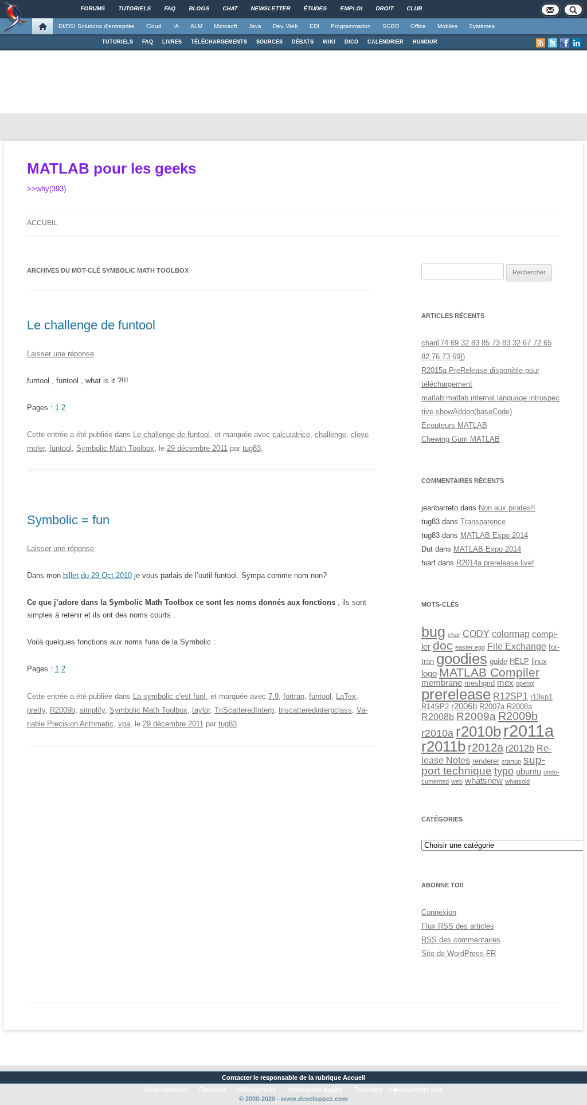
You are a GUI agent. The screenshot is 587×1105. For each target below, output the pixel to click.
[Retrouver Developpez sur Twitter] (552, 43)
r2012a (485, 747)
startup (511, 761)
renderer (485, 761)
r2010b (478, 731)
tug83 (251, 448)
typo (504, 771)
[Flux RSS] (540, 43)
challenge (330, 434)
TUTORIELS (117, 42)
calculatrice (291, 434)
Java (255, 26)
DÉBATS (303, 42)
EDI (314, 26)
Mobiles (447, 26)
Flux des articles (457, 926)
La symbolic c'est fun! (169, 696)
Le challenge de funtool (91, 325)
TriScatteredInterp (244, 710)
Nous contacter (165, 1089)
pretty (36, 710)
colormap (511, 633)
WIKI (329, 42)
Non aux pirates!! (507, 508)
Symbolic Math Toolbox (115, 448)
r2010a (437, 733)
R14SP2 (435, 706)
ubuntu (528, 771)
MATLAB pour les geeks (111, 168)
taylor (201, 710)
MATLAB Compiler (489, 672)
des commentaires (460, 939)
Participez (212, 1089)
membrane (441, 682)
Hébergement (257, 1089)
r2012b (520, 748)
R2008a (519, 706)
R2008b (437, 716)
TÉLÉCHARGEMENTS (219, 42)
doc (443, 645)
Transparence (483, 521)
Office (418, 26)
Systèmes (482, 26)
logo (429, 673)
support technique (483, 765)
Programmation (351, 26)
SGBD (390, 26)
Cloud (154, 26)
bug (433, 632)
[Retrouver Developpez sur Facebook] (564, 43)
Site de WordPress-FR (458, 953)
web (457, 781)
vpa (124, 723)
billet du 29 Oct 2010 (97, 575)
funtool (60, 448)
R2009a (476, 716)
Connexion (438, 912)
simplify (92, 710)
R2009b (62, 710)
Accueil (42, 223)
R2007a (491, 706)
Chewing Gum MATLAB (460, 439)
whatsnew (484, 780)
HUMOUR (425, 42)
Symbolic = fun (68, 520)
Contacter (237, 1077)
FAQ (147, 42)
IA (176, 26)
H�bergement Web (415, 1089)
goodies (461, 658)
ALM (196, 26)
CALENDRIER (385, 42)
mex (505, 682)
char (454, 634)
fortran (293, 696)
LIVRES (172, 42)
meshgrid (479, 683)
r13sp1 (541, 697)
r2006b (464, 706)
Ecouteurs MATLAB (454, 425)
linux (539, 661)
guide (498, 661)
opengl (525, 683)
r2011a (528, 730)
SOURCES (269, 42)
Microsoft (225, 26)
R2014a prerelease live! (495, 563)
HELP (519, 661)
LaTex (346, 696)
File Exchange (516, 646)
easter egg (470, 647)
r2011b (443, 746)
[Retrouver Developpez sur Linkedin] (576, 43)
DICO (351, 42)
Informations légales (315, 1089)
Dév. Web (285, 26)
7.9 (273, 696)
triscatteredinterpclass (315, 710)
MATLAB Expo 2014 (494, 535)
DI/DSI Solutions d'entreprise (96, 26)
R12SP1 (510, 696)
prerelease (456, 694)
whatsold (517, 781)
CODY (476, 633)
